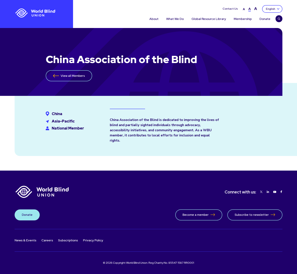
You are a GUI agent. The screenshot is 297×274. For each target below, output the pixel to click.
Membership (243, 19)
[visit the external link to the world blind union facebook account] (281, 192)
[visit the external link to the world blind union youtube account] (274, 192)
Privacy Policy (93, 240)
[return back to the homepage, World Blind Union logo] (35, 13)
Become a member (196, 215)
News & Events (25, 240)
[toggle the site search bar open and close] (279, 19)
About (153, 19)
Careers (47, 240)
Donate (265, 19)
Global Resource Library (208, 19)
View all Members (73, 76)
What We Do (175, 19)
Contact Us (230, 8)
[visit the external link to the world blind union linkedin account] (268, 192)
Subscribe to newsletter (252, 215)
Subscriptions (68, 240)
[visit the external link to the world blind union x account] (261, 192)
